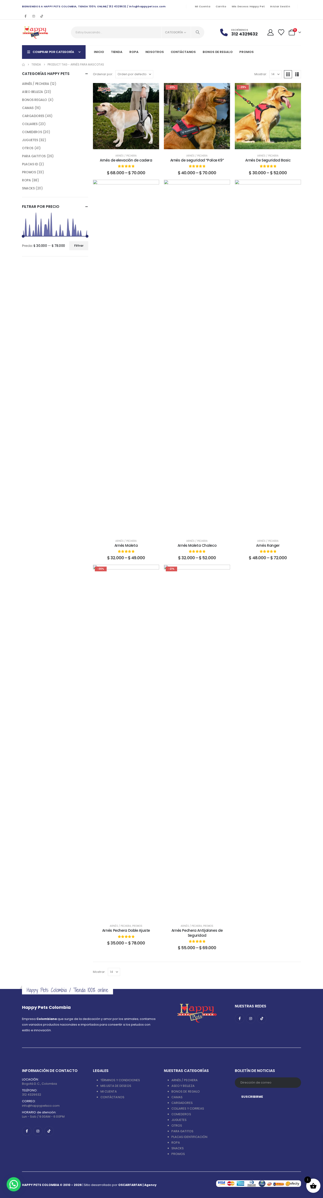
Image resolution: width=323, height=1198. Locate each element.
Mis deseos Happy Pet (248, 6)
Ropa (134, 52)
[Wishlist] (281, 32)
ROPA (26, 180)
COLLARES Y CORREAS (187, 1108)
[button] (288, 74)
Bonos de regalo (217, 52)
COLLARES (30, 124)
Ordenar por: (103, 74)
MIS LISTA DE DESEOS (115, 1086)
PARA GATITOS (34, 156)
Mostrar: (260, 74)
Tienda (116, 52)
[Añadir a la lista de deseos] (152, 90)
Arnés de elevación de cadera (126, 160)
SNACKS (28, 188)
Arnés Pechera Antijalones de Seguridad (197, 933)
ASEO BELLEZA (32, 91)
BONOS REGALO (34, 99)
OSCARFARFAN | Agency (137, 1185)
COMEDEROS (32, 132)
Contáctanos (183, 52)
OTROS (27, 148)
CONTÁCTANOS (112, 1097)
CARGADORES (33, 116)
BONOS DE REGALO (185, 1091)
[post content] (126, 116)
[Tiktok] (41, 16)
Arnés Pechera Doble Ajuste (126, 930)
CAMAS (28, 107)
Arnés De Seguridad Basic (267, 160)
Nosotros (154, 52)
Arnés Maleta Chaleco (197, 545)
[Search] (197, 32)
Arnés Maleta (126, 545)
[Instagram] (33, 16)
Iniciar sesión (280, 6)
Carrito (221, 6)
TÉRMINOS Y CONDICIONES (120, 1080)
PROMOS (246, 52)
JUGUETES (30, 140)
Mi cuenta (202, 6)
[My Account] (270, 32)
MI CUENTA (108, 1091)
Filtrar (78, 246)
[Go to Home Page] (23, 64)
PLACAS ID (30, 164)
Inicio (99, 52)
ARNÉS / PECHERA (126, 155)
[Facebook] (25, 16)
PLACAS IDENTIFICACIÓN (189, 1137)
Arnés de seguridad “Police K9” (197, 160)
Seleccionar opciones (129, 144)
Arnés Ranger (268, 545)
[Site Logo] (35, 32)
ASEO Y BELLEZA (183, 1086)
